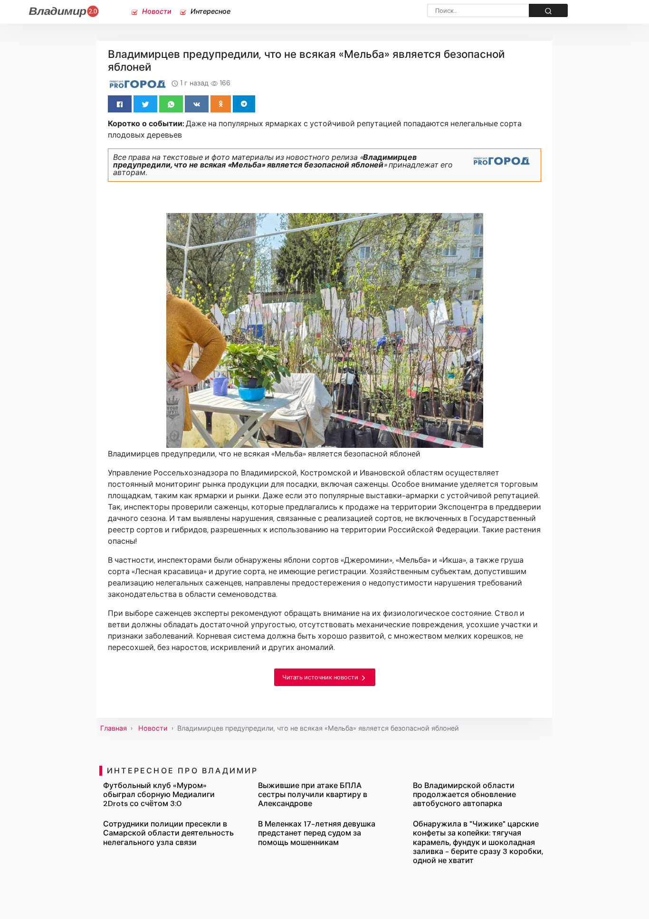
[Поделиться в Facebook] (120, 103)
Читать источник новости (321, 677)
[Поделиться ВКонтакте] (197, 103)
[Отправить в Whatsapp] (171, 103)
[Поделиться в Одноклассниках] (220, 103)
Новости (156, 11)
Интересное (209, 11)
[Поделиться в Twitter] (145, 103)
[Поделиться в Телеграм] (244, 103)
